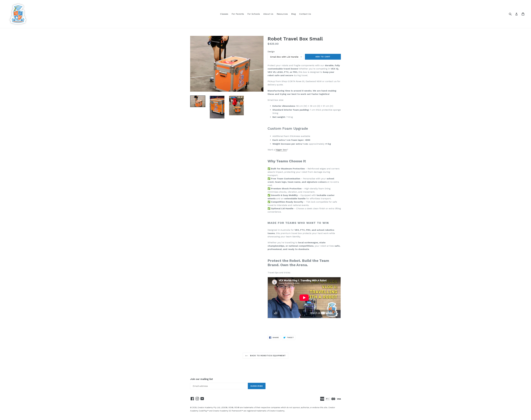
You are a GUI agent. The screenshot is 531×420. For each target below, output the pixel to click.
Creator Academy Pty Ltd (209, 407)
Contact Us (305, 14)
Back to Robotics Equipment (267, 355)
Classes (224, 14)
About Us (268, 14)
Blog (293, 14)
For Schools (253, 14)
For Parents (238, 14)
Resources (282, 14)
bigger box (281, 149)
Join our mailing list (201, 379)
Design (271, 51)
